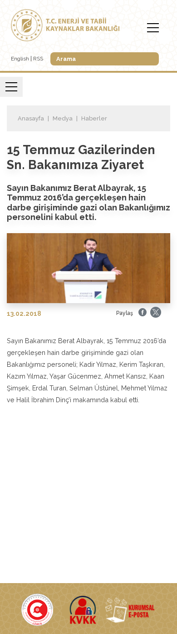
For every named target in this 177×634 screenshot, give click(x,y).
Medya (63, 118)
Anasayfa (31, 118)
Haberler (94, 118)
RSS (38, 58)
